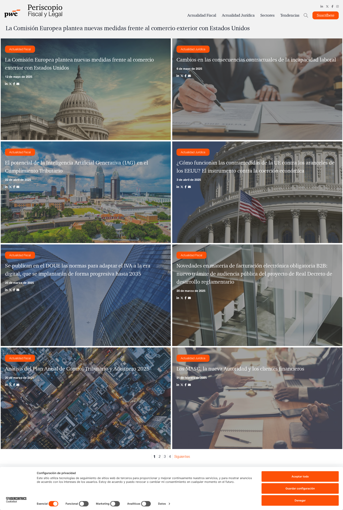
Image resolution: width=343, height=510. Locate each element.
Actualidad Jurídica (238, 15)
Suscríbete (325, 15)
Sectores (267, 15)
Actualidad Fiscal (201, 15)
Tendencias (289, 15)
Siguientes (182, 456)
